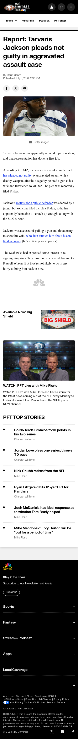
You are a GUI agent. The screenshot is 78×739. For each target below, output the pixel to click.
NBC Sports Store (13, 699)
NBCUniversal (25, 708)
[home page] (16, 7)
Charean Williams (24, 439)
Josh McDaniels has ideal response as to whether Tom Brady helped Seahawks (44, 510)
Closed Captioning (37, 696)
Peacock (44, 20)
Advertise (8, 696)
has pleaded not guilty (17, 175)
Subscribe (11, 592)
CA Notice (39, 702)
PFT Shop (60, 20)
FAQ (51, 696)
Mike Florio (20, 476)
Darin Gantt (14, 75)
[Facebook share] (6, 88)
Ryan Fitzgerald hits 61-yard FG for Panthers (41, 489)
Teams (10, 20)
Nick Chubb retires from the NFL (39, 471)
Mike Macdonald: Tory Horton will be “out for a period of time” (42, 530)
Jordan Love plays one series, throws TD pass (43, 452)
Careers (20, 696)
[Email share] (24, 88)
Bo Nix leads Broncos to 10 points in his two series (42, 432)
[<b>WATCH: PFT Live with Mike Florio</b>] (39, 360)
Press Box (30, 699)
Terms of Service (56, 702)
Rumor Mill (28, 20)
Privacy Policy (61, 699)
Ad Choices (45, 699)
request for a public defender (34, 203)
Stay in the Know (14, 577)
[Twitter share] (15, 88)
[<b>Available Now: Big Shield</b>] (58, 319)
